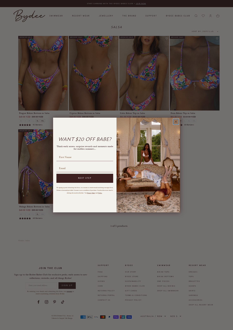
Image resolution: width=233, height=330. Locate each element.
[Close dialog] (176, 121)
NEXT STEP (84, 178)
